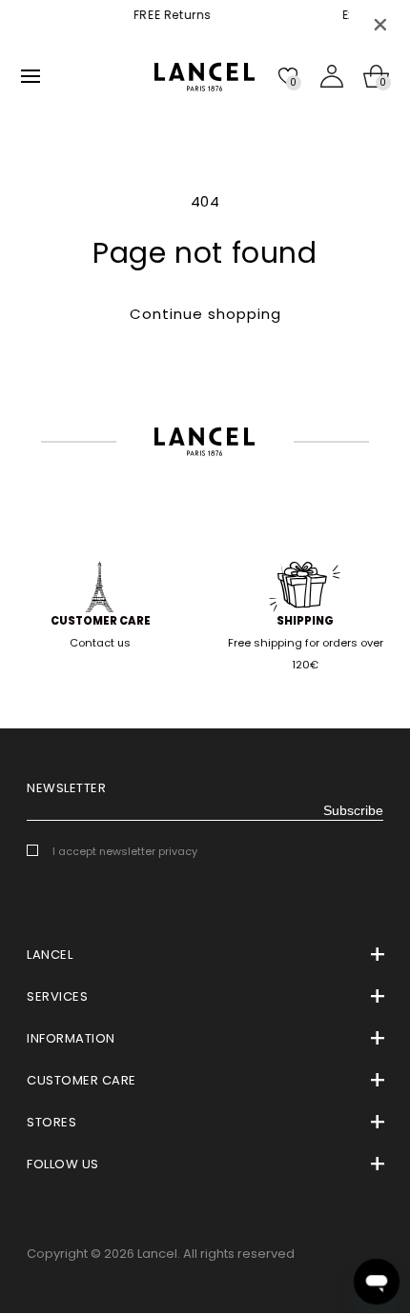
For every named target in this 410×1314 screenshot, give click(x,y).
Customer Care (101, 620)
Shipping (305, 620)
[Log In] (332, 76)
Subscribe (353, 810)
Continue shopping (205, 314)
